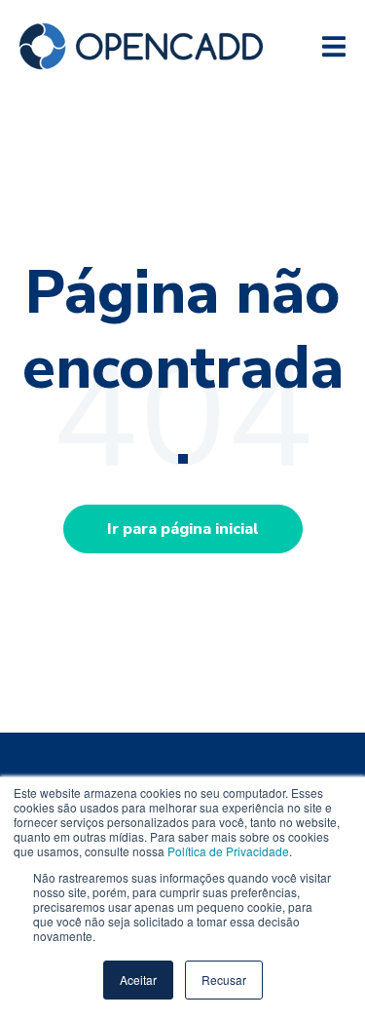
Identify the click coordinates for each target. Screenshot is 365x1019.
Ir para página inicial (183, 529)
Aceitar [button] (138, 979)
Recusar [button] (223, 979)
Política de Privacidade (228, 851)
